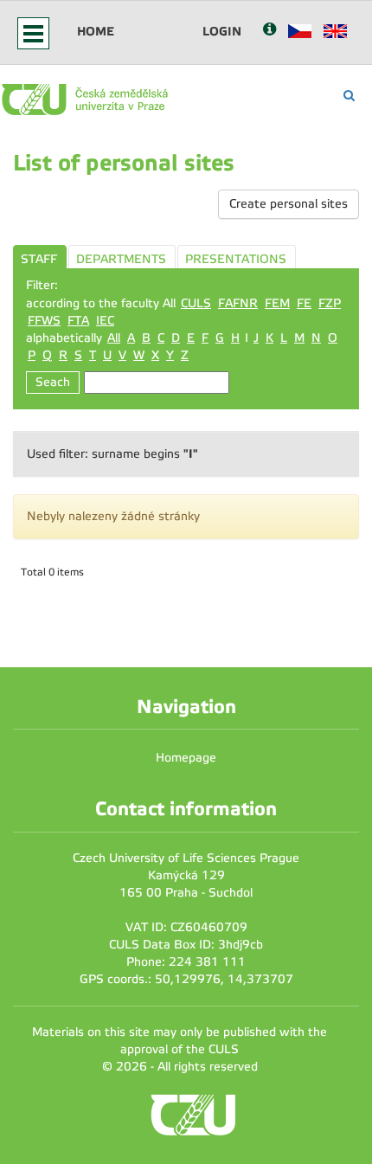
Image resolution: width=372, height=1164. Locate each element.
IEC (105, 320)
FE (304, 303)
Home (95, 31)
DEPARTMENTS (121, 259)
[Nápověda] (269, 30)
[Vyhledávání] (349, 95)
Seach (52, 382)
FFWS (44, 320)
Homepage (186, 757)
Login (221, 31)
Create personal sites (288, 203)
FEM (277, 303)
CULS (196, 303)
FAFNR (238, 303)
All (113, 337)
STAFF (39, 259)
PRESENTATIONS (235, 259)
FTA (78, 320)
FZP (329, 303)
